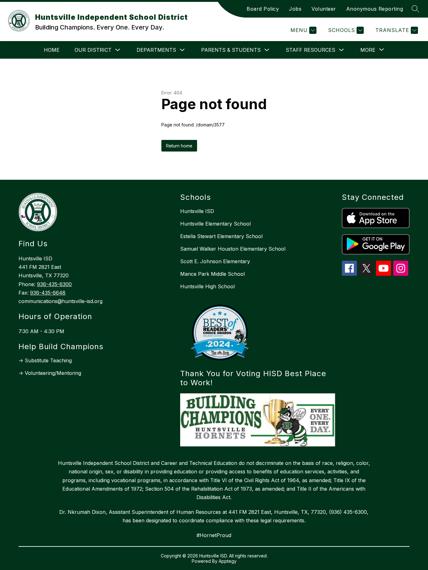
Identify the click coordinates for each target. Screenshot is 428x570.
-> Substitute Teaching (45, 360)
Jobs (295, 9)
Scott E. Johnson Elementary (215, 261)
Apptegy (228, 561)
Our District (93, 50)
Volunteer (323, 9)
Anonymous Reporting (374, 9)
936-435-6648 (47, 293)
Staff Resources (310, 50)
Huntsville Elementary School (215, 224)
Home (52, 50)
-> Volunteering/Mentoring (49, 373)
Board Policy (263, 9)
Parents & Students (231, 50)
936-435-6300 (54, 284)
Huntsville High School (207, 286)
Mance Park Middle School (212, 274)
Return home (179, 145)
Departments (156, 50)
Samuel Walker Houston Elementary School (232, 249)
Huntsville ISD (197, 211)
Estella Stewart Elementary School (221, 236)
